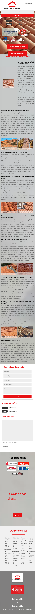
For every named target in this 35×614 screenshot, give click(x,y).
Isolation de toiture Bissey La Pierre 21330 (23, 559)
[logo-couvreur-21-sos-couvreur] (12, 5)
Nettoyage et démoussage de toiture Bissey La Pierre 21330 (7, 557)
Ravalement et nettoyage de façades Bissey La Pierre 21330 (15, 558)
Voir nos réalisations (17, 46)
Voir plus (17, 515)
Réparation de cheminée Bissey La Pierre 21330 (31, 557)
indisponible (17, 21)
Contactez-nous (21, 611)
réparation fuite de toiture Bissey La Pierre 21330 (31, 543)
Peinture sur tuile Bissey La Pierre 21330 (7, 542)
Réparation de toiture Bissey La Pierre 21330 (15, 543)
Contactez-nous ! (17, 53)
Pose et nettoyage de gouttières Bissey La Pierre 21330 (23, 544)
